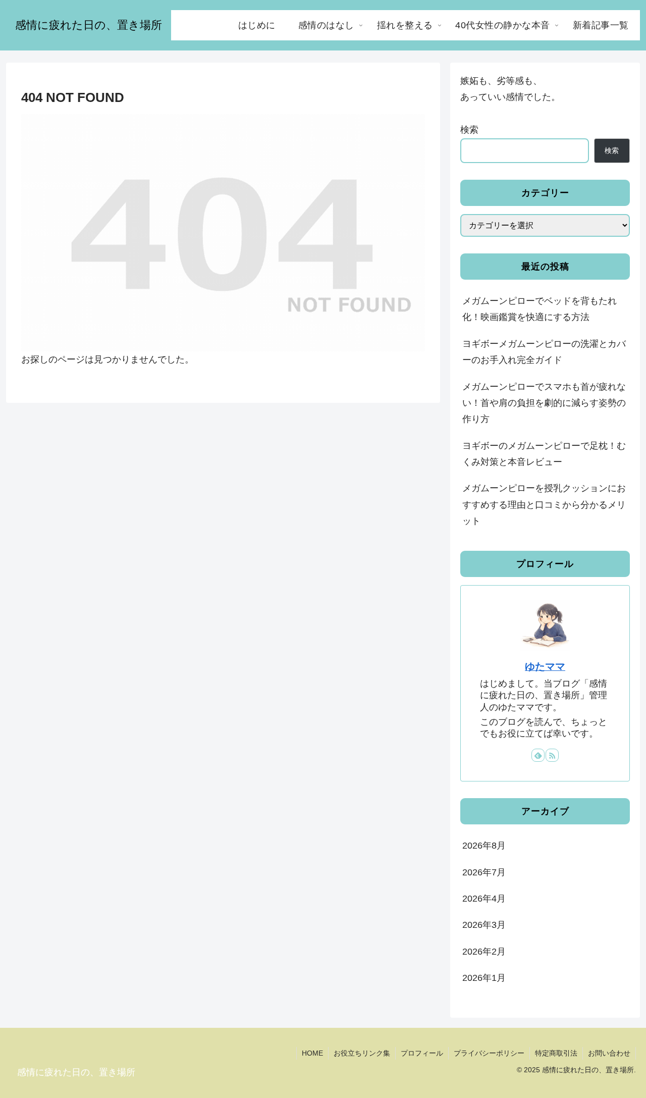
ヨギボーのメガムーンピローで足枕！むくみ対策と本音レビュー (544, 454)
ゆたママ (545, 666)
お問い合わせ (609, 1053)
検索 (469, 130)
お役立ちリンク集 (362, 1053)
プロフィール (422, 1053)
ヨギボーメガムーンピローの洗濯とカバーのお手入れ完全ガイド (544, 352)
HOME (312, 1053)
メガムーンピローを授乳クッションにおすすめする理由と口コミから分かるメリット (544, 504)
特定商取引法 (556, 1053)
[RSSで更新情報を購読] (552, 755)
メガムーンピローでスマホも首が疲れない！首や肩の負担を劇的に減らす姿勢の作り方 (544, 403)
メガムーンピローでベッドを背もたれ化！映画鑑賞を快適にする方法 (539, 309)
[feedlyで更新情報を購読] (538, 755)
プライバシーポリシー (489, 1053)
